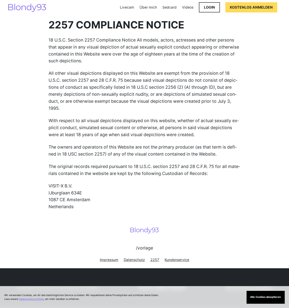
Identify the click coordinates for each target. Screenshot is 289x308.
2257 (154, 260)
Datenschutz (134, 260)
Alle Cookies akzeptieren (265, 297)
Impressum (109, 260)
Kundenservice (177, 260)
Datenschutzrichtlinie (31, 299)
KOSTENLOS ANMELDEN (251, 7)
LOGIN (209, 7)
